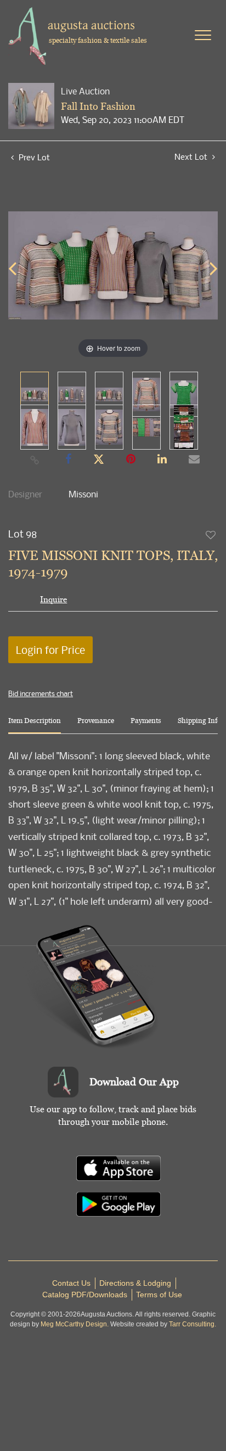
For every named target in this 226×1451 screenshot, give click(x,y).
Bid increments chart (40, 693)
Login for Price (50, 649)
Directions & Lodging (135, 1283)
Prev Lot (33, 157)
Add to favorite (211, 534)
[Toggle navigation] (203, 35)
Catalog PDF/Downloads (84, 1294)
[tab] (34, 724)
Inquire (53, 599)
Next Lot (192, 156)
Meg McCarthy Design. (75, 1324)
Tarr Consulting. (192, 1324)
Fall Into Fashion (98, 106)
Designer (25, 494)
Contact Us (71, 1283)
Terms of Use (159, 1294)
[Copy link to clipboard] (35, 459)
